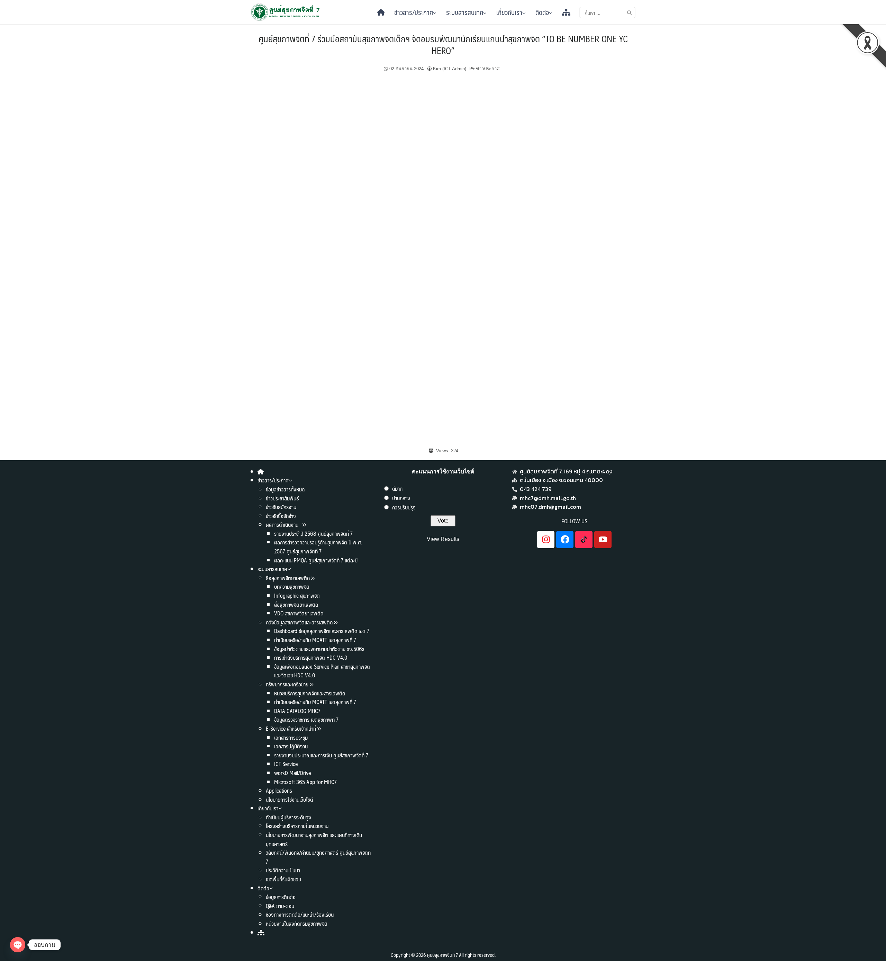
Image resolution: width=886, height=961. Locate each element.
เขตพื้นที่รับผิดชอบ (283, 879)
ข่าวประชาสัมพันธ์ (282, 498)
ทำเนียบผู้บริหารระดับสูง (288, 817)
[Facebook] (564, 539)
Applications (279, 790)
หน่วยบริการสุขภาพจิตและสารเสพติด (309, 693)
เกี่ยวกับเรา (509, 12)
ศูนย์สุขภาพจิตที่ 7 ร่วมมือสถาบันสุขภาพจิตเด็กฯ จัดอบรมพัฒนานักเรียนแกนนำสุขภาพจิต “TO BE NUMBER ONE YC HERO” (443, 44)
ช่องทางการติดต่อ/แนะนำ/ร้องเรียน (300, 914)
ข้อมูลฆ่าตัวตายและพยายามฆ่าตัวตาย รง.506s (319, 648)
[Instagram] (545, 539)
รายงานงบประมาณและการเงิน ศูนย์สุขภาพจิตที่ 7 (321, 755)
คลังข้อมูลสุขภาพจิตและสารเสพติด (300, 622)
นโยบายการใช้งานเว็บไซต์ (289, 799)
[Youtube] (603, 539)
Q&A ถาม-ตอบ (280, 905)
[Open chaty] (17, 944)
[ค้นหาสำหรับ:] (607, 12)
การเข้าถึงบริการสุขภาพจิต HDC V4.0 (310, 657)
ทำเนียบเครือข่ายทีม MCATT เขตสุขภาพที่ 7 (315, 639)
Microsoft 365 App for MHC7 (305, 781)
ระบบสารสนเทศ (464, 12)
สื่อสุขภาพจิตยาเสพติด (288, 577)
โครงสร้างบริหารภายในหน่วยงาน (297, 825)
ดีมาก (397, 488)
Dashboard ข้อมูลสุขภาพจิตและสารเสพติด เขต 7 (321, 630)
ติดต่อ (542, 12)
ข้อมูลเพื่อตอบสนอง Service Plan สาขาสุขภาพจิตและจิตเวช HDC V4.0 (322, 671)
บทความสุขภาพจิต (291, 586)
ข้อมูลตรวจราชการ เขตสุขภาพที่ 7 (306, 719)
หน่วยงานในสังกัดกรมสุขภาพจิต (296, 923)
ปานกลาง (401, 497)
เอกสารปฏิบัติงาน (291, 746)
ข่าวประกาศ (487, 68)
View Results (443, 539)
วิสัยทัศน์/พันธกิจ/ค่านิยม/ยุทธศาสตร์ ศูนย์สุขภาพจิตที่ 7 (318, 857)
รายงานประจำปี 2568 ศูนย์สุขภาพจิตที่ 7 (313, 533)
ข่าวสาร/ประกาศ (413, 12)
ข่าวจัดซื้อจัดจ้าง (281, 515)
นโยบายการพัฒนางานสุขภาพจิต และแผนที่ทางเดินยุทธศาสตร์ (314, 839)
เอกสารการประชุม (291, 737)
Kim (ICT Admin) (449, 68)
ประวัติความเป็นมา (283, 870)
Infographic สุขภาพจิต (297, 595)
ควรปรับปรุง (404, 507)
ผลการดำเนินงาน (283, 524)
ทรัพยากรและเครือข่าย (287, 684)
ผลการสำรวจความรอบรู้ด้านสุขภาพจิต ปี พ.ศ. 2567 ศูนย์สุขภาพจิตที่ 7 (318, 546)
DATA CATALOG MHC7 (297, 710)
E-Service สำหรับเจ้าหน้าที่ (291, 728)
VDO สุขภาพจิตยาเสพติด (298, 613)
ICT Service (286, 763)
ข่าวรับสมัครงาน (281, 506)
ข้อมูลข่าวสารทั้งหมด (285, 489)
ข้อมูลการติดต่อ (281, 896)
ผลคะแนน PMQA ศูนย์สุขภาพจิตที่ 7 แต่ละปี (316, 560)
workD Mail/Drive (292, 772)
